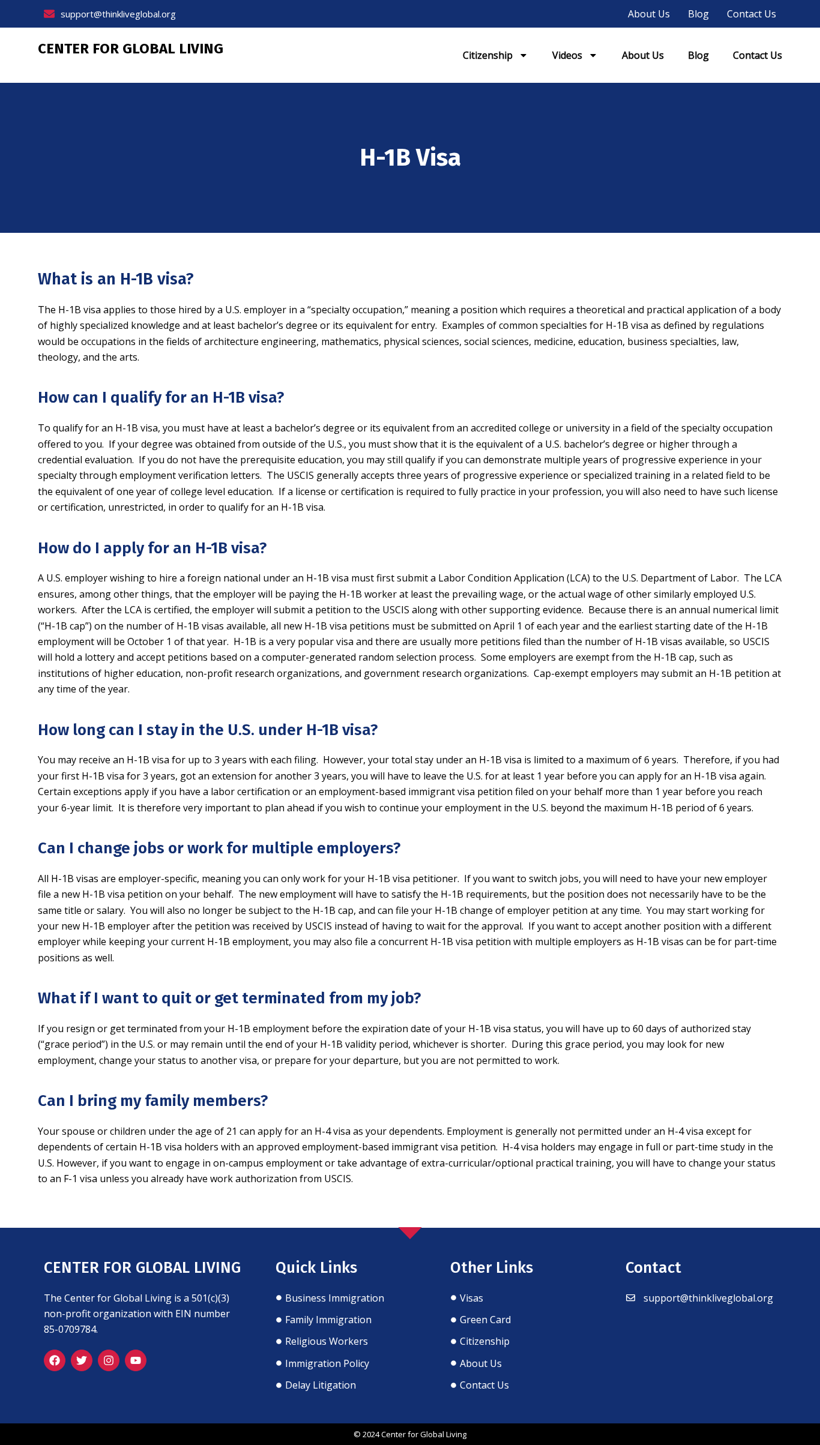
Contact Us (757, 55)
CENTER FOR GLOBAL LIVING (130, 48)
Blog (698, 55)
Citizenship (488, 55)
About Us (643, 55)
